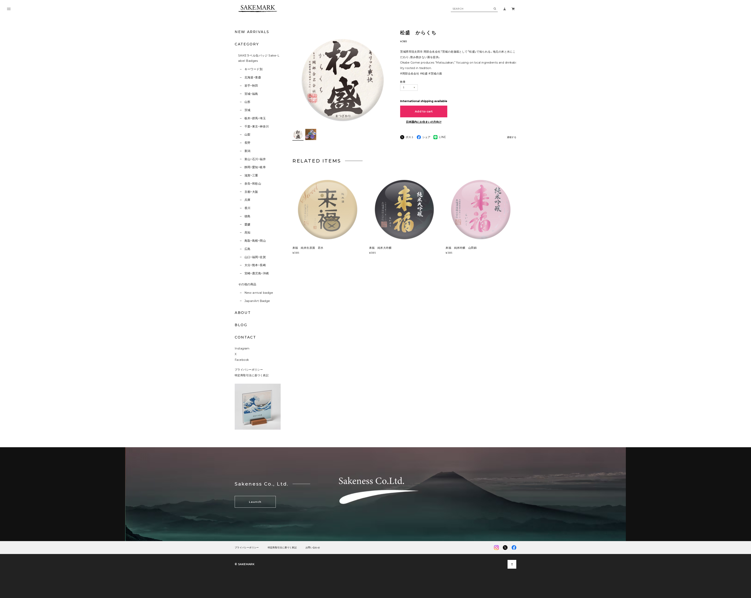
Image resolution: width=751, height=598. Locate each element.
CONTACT (245, 337)
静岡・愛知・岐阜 (255, 167)
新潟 (247, 151)
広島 (247, 249)
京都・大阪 (251, 192)
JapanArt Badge (257, 301)
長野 (247, 143)
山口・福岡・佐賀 (255, 257)
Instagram (242, 348)
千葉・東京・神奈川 (256, 126)
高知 (247, 232)
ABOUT (243, 313)
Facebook (242, 360)
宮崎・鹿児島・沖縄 (256, 273)
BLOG (241, 325)
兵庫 (247, 200)
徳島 (247, 216)
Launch (255, 501)
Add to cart (424, 111)
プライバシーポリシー (249, 369)
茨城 (247, 110)
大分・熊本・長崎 (255, 265)
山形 (247, 102)
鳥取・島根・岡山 (255, 240)
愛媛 (247, 224)
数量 (402, 81)
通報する (511, 137)
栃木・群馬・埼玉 (255, 118)
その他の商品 (247, 284)
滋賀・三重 (251, 175)
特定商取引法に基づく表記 (252, 375)
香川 (247, 208)
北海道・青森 (252, 77)
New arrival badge (258, 293)
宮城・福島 (251, 94)
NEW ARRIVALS (252, 32)
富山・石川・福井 (255, 159)
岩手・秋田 (251, 85)
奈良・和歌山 (252, 183)
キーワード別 (253, 69)
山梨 (247, 134)
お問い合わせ (312, 547)
